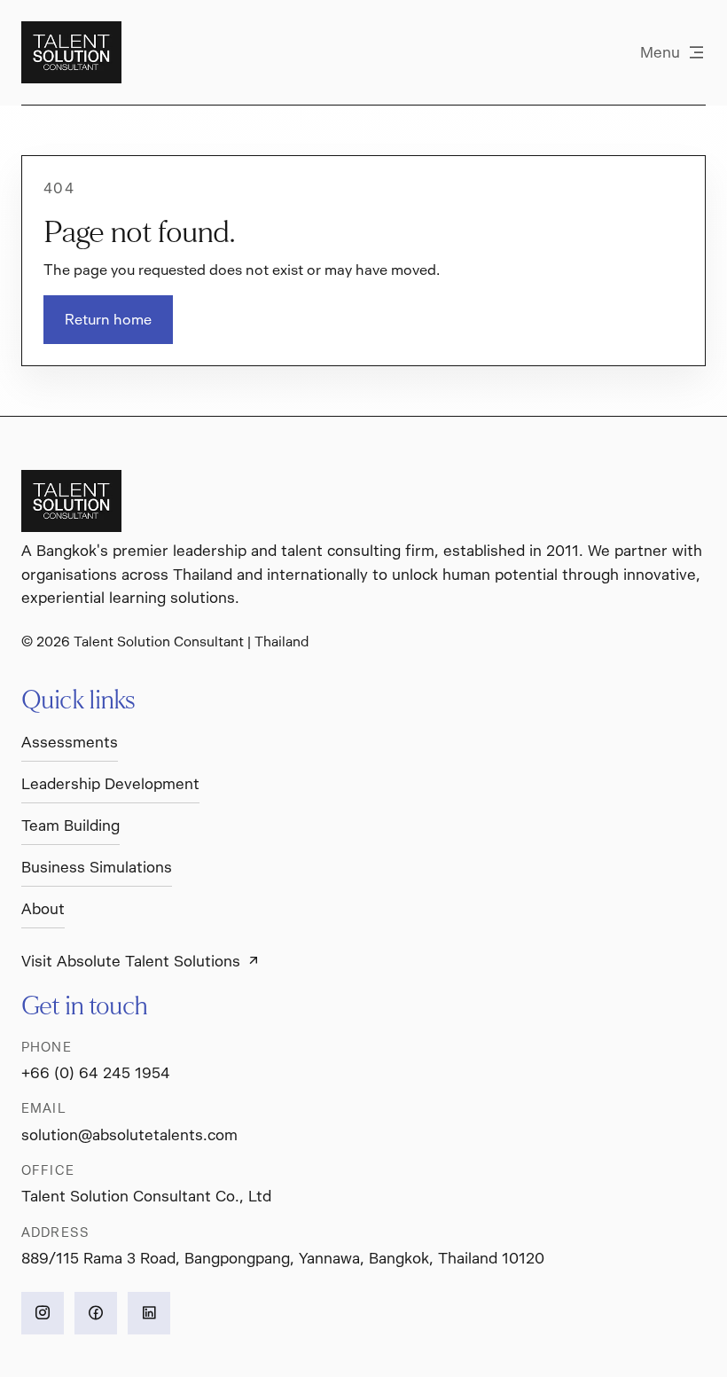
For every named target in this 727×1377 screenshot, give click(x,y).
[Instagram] (42, 1313)
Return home (108, 320)
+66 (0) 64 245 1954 (95, 1072)
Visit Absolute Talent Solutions (130, 961)
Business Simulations (96, 867)
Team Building (70, 825)
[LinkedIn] (149, 1313)
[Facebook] (95, 1313)
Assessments (69, 742)
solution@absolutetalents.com (129, 1134)
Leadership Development (110, 783)
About (43, 908)
